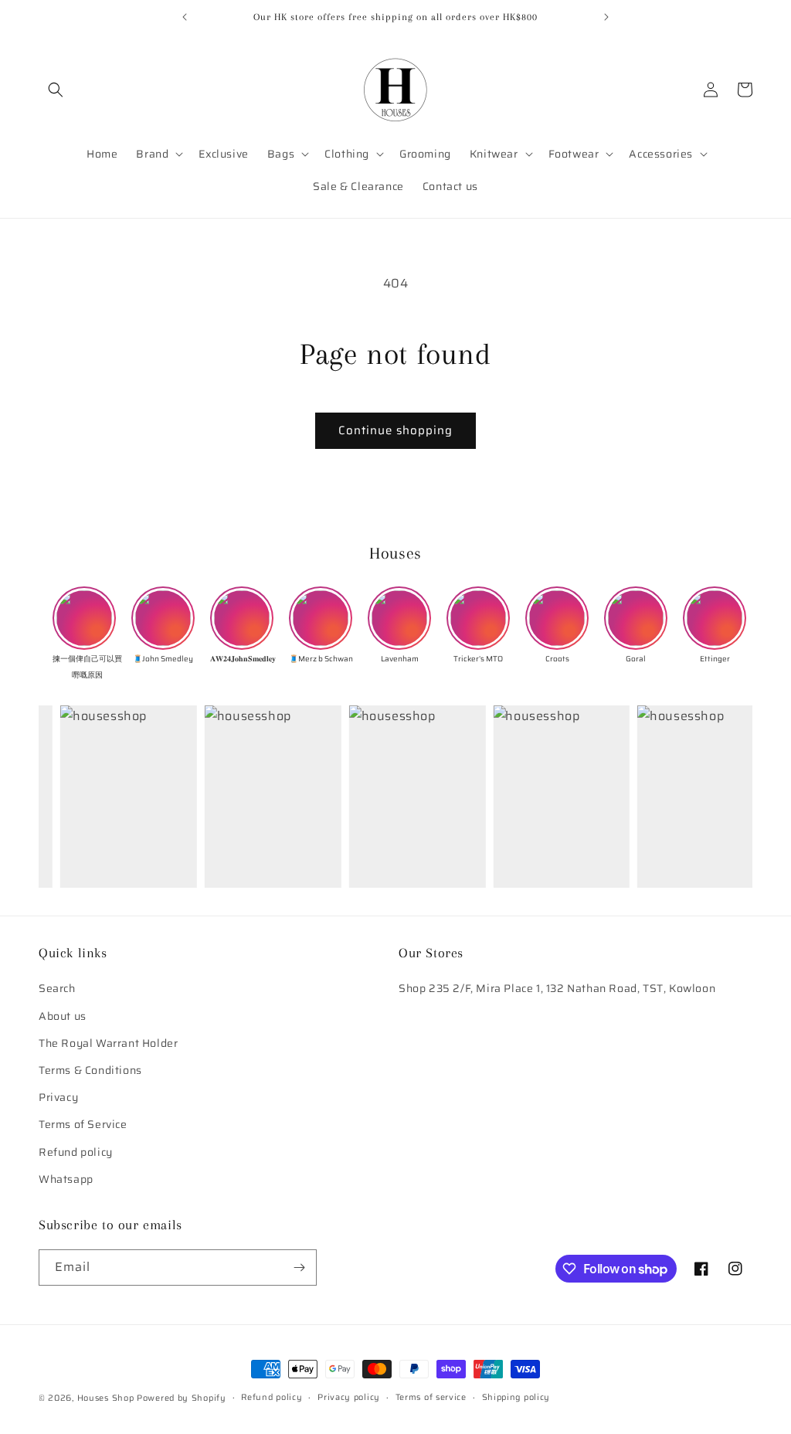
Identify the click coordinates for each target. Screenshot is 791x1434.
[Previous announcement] (185, 17)
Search (57, 988)
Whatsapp (66, 1179)
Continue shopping (395, 430)
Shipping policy (516, 1397)
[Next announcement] (606, 17)
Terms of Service (83, 1124)
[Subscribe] (299, 1267)
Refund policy (76, 1151)
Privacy (58, 1097)
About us (63, 1016)
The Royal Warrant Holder (108, 1043)
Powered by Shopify (181, 1398)
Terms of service (431, 1397)
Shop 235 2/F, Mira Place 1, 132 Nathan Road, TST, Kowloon (557, 988)
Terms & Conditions (90, 1070)
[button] (56, 90)
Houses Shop (105, 1398)
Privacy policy (348, 1397)
